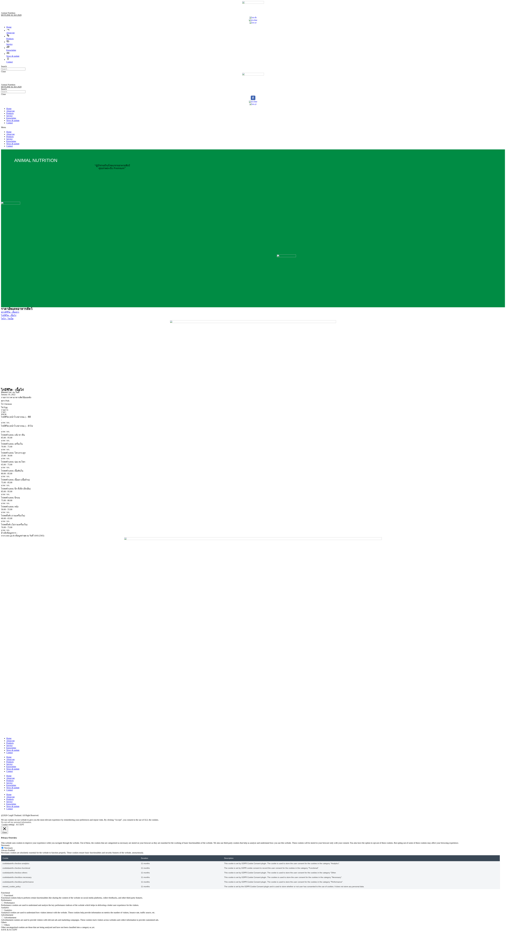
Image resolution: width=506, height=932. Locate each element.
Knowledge (11, 118)
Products (10, 113)
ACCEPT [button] (20, 824)
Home (8, 108)
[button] (253, 66)
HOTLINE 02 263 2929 (11, 15)
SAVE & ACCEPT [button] (9, 930)
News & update (12, 120)
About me (10, 111)
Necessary (8, 848)
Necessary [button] (5, 845)
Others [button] (4, 922)
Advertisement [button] (7, 915)
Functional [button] (5, 893)
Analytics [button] (5, 907)
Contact (9, 123)
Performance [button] (6, 900)
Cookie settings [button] (8, 824)
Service (9, 116)
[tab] (253, 397)
